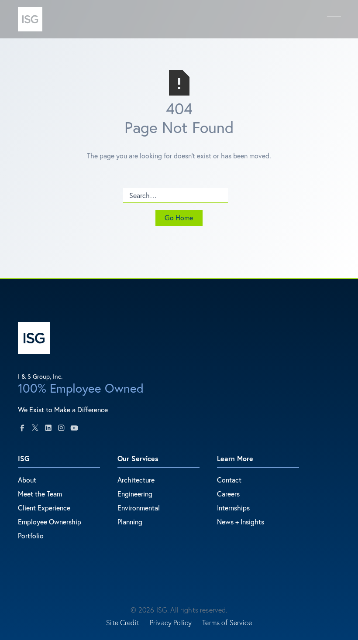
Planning (129, 521)
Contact (229, 479)
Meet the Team (40, 493)
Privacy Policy (171, 622)
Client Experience (44, 507)
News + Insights (240, 521)
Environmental (138, 507)
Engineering (134, 493)
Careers (228, 493)
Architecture (136, 479)
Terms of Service (227, 622)
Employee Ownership (49, 521)
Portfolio (31, 535)
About (27, 479)
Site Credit (122, 622)
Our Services (137, 458)
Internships (233, 507)
